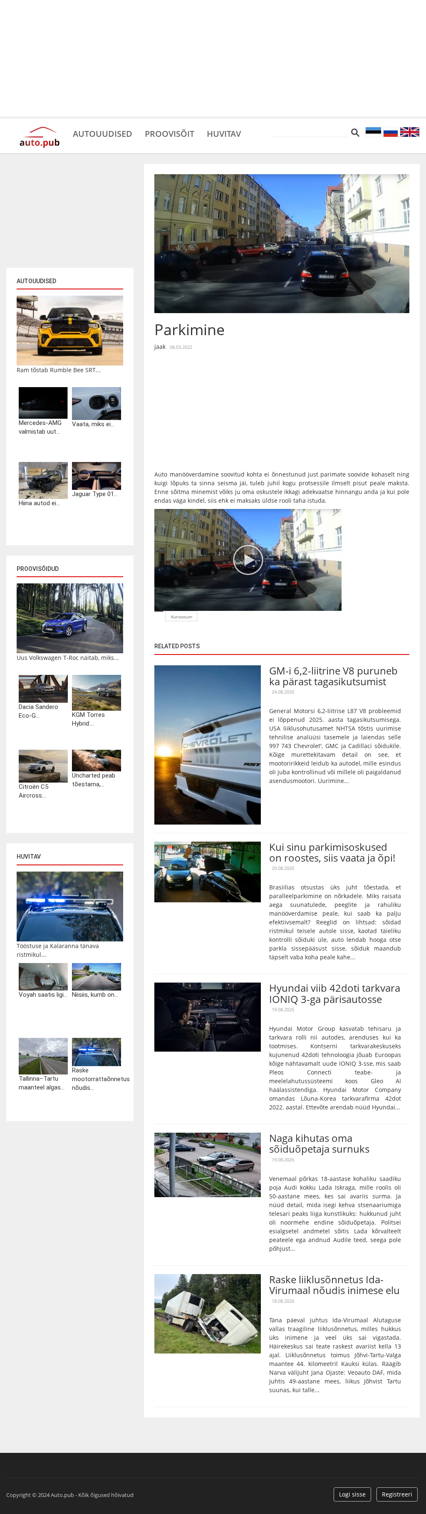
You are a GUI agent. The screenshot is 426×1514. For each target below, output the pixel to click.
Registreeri (397, 1494)
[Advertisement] (213, 58)
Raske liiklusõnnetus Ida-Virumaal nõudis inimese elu (334, 1284)
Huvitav (224, 133)
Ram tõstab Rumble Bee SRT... (59, 370)
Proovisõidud (38, 569)
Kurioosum (181, 617)
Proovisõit (169, 133)
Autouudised (102, 133)
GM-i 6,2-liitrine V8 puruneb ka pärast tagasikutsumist (333, 676)
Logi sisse (352, 1494)
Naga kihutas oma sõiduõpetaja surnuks (319, 1143)
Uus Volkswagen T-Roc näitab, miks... (68, 658)
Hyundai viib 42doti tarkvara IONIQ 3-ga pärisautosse (334, 993)
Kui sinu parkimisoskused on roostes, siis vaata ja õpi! (332, 852)
